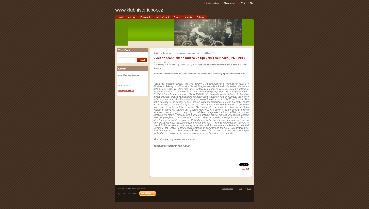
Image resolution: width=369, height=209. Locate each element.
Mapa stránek (230, 3)
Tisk (252, 3)
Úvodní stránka (212, 3)
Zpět (243, 168)
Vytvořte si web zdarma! (128, 193)
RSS (243, 3)
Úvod (156, 53)
